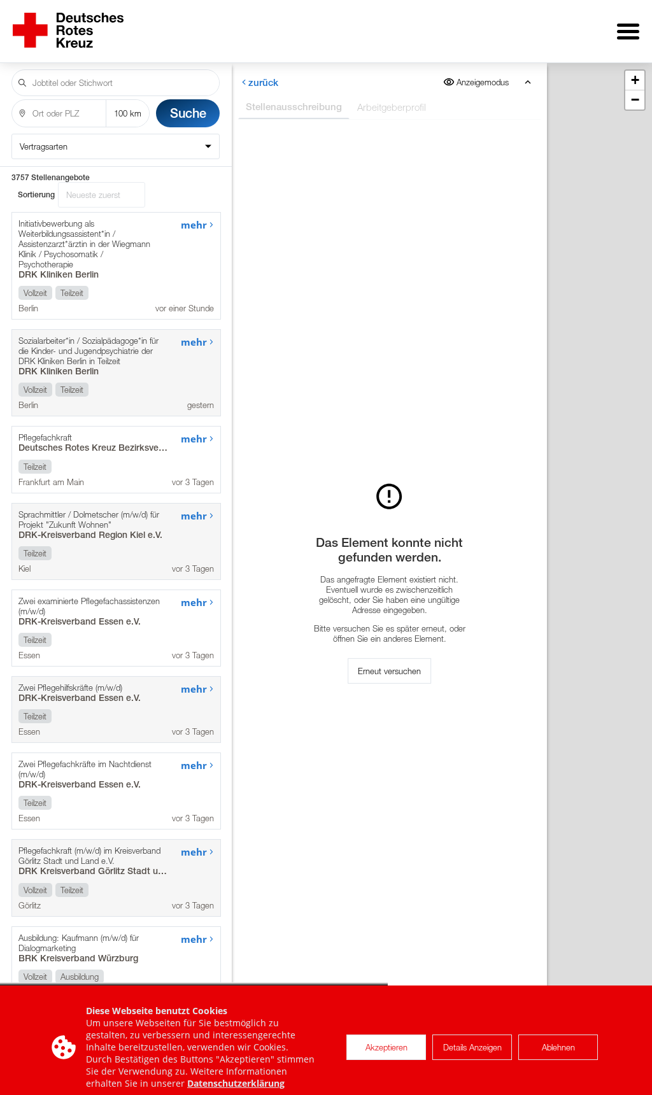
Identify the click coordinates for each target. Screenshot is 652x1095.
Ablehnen (558, 1047)
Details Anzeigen (472, 1047)
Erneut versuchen (389, 671)
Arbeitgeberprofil (391, 107)
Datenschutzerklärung (236, 1083)
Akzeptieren (386, 1047)
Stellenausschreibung (293, 106)
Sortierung (36, 194)
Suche (188, 113)
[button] (634, 80)
